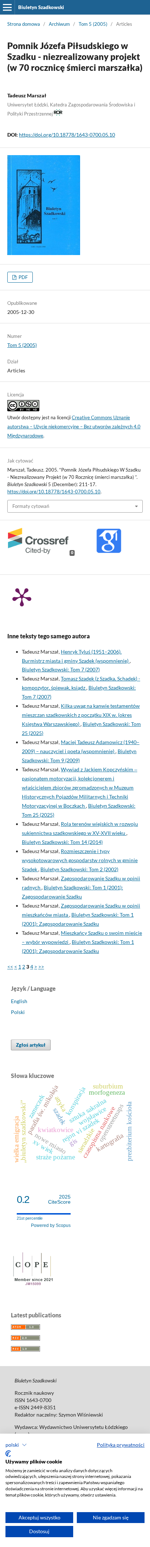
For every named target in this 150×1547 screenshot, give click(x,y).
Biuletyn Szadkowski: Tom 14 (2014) (62, 842)
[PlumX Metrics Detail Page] (22, 596)
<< (10, 967)
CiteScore (59, 1199)
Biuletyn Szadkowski (41, 7)
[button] (16, 1445)
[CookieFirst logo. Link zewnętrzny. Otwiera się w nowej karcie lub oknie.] (8, 1453)
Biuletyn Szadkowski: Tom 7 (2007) (61, 669)
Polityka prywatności (121, 1445)
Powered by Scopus (51, 1225)
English (19, 1001)
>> (41, 967)
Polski (18, 1012)
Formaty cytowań (30, 506)
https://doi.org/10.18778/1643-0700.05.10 (67, 135)
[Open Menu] (7, 7)
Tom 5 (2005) (93, 24)
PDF (22, 277)
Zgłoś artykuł (31, 1045)
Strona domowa (23, 24)
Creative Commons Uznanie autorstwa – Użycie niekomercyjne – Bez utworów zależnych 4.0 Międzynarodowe (74, 427)
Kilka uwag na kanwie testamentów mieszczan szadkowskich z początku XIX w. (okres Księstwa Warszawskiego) (81, 715)
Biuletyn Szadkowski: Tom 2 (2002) (79, 869)
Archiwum (59, 24)
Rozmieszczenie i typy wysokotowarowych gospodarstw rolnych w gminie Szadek (80, 860)
